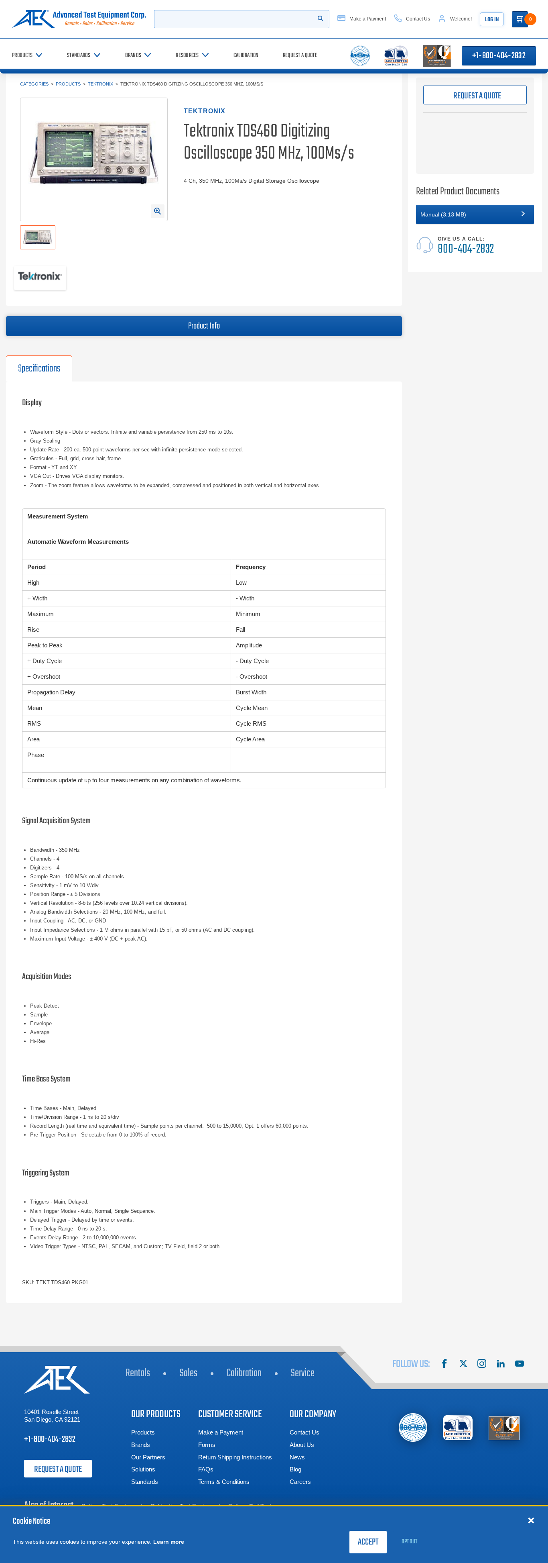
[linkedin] (500, 1364)
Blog (295, 1469)
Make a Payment (220, 1432)
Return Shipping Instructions (235, 1457)
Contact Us (304, 1432)
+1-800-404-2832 (499, 56)
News (297, 1457)
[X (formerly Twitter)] (463, 1364)
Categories (34, 84)
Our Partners (148, 1457)
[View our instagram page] (481, 1364)
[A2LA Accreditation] (458, 1428)
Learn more (168, 1542)
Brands (140, 1444)
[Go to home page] (79, 19)
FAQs (205, 1469)
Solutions (143, 1469)
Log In (492, 19)
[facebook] (444, 1364)
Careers (300, 1481)
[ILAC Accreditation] (413, 1427)
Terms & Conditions (224, 1481)
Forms (206, 1444)
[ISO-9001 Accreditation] (504, 1428)
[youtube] (519, 1364)
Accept (368, 1542)
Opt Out (409, 1542)
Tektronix (100, 84)
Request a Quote (58, 1469)
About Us (302, 1444)
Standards (144, 1481)
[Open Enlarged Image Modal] (157, 211)
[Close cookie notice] (531, 1520)
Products (68, 84)
